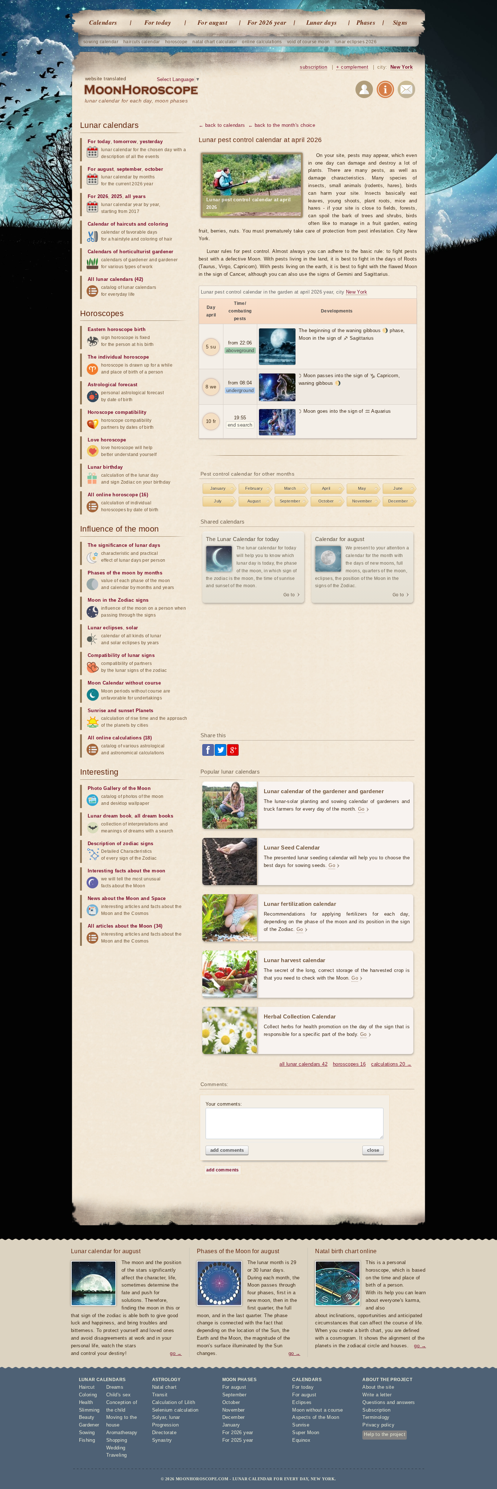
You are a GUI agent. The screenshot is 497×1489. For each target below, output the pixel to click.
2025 (116, 196)
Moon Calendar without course (124, 683)
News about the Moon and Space (127, 898)
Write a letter (376, 1394)
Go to (289, 594)
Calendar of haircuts (112, 224)
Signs (400, 22)
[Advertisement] (308, 668)
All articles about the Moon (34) (125, 926)
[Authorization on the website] (364, 91)
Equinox (301, 1440)
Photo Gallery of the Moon (119, 788)
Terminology (375, 1417)
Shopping (116, 1440)
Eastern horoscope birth (117, 329)
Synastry (162, 1440)
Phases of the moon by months (125, 573)
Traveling (116, 1455)
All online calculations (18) (120, 738)
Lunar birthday (105, 467)
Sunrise (300, 1425)
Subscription (376, 1410)
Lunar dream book (109, 816)
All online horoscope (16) (118, 494)
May (362, 488)
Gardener (89, 1425)
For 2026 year (266, 22)
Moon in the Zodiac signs (118, 600)
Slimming (89, 1410)
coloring (158, 224)
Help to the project (384, 1434)
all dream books (154, 816)
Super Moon (305, 1432)
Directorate (164, 1432)
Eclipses (301, 1402)
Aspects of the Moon (315, 1417)
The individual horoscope (118, 357)
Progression (165, 1425)
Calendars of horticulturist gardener (130, 251)
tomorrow (125, 141)
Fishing (87, 1440)
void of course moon (308, 41)
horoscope (176, 41)
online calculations (262, 41)
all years (135, 196)
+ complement (352, 67)
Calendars (103, 22)
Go (361, 809)
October (326, 501)
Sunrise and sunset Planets (120, 710)
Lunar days (321, 22)
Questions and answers (388, 1402)
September (290, 501)
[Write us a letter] (406, 91)
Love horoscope (107, 440)
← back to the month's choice (281, 125)
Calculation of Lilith (173, 1402)
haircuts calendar (141, 41)
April (326, 488)
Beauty (87, 1417)
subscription (313, 67)
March (290, 488)
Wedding (116, 1447)
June (398, 488)
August (254, 501)
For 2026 (98, 196)
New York (401, 67)
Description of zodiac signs (121, 843)
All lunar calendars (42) (115, 279)
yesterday (151, 141)
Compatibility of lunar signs (121, 655)
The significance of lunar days (124, 545)
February (254, 488)
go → (176, 1353)
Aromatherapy (122, 1432)
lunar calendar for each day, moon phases (136, 101)
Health (86, 1402)
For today (157, 22)
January (218, 488)
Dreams (114, 1387)
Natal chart (164, 1387)
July (218, 501)
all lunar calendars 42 (303, 1064)
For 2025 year (237, 1440)
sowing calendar (100, 41)
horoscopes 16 (349, 1064)
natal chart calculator (214, 41)
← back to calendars (222, 125)
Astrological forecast (112, 384)
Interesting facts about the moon (127, 870)
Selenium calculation (175, 1410)
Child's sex (118, 1394)
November (362, 501)
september (129, 169)
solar (132, 627)
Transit (160, 1394)
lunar (174, 1417)
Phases (366, 22)
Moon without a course (317, 1410)
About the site (378, 1387)
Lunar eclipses (105, 627)
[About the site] (385, 91)
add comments (227, 1150)
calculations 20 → (391, 1064)
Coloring (88, 1394)
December (398, 501)
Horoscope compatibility (117, 412)
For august (212, 22)
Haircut (87, 1387)
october (154, 169)
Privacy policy (378, 1425)
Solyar (159, 1417)
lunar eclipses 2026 (356, 41)
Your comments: (224, 1104)
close (373, 1150)
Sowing (87, 1432)
